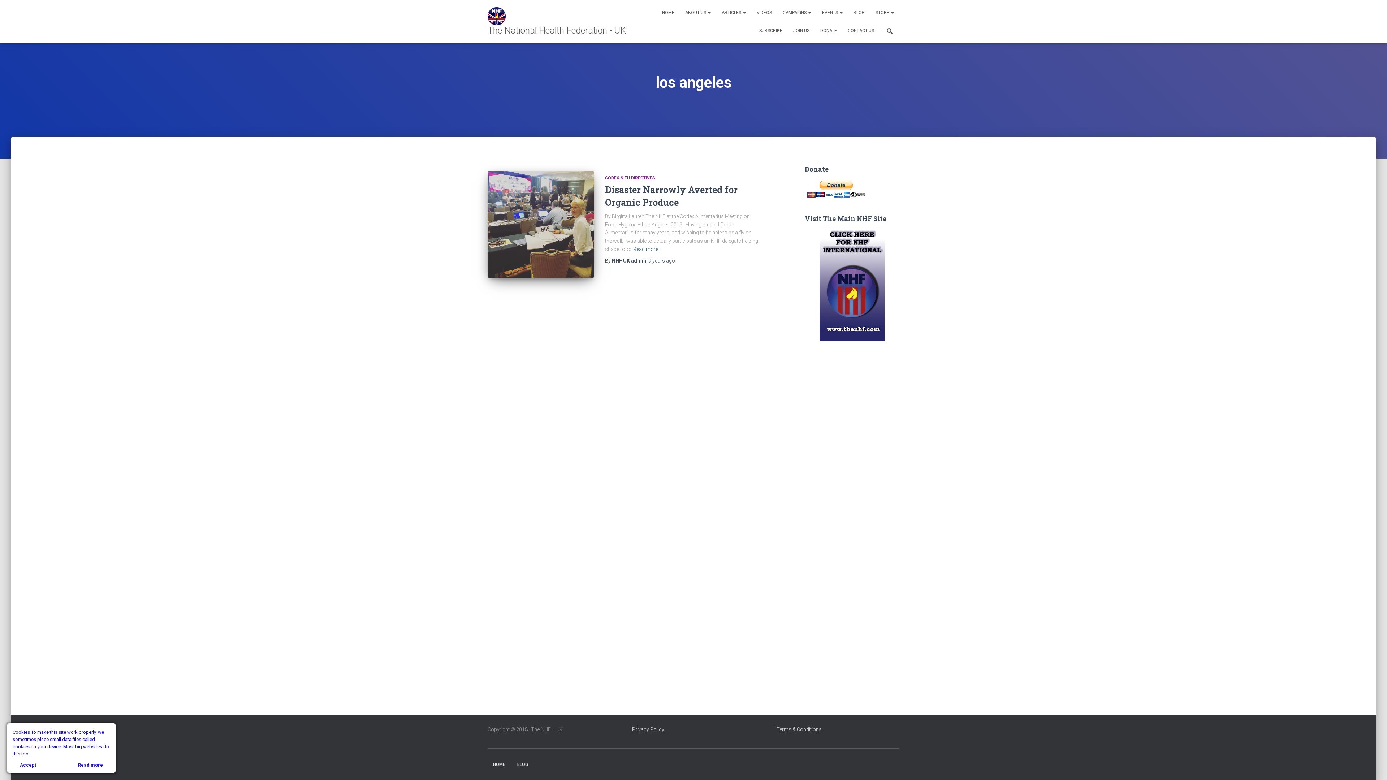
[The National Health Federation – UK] (563, 21)
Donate (828, 30)
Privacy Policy (648, 729)
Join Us (801, 30)
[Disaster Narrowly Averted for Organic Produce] (541, 224)
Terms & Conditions (799, 729)
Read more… (647, 249)
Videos (764, 12)
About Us (696, 12)
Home (668, 12)
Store (883, 12)
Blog (859, 12)
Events (830, 12)
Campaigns (795, 12)
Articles (732, 12)
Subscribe (770, 30)
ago (661, 261)
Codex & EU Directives (630, 178)
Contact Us (861, 30)
